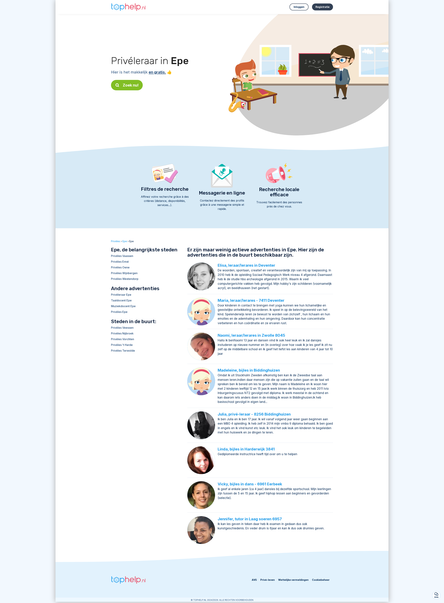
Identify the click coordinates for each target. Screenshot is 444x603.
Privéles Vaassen (122, 256)
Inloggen (299, 6)
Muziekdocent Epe (123, 306)
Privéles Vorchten (122, 339)
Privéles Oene (120, 267)
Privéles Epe (119, 312)
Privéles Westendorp (124, 279)
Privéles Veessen (122, 327)
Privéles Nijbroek (122, 333)
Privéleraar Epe (121, 294)
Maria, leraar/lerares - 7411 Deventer (251, 300)
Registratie (322, 6)
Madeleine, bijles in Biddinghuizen (249, 370)
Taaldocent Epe (121, 300)
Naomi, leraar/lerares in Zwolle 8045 (251, 335)
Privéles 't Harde (122, 345)
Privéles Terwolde (123, 350)
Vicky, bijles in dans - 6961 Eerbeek (250, 484)
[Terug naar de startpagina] (128, 7)
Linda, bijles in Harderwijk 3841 (246, 449)
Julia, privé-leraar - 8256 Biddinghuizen (254, 414)
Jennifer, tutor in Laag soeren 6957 (250, 519)
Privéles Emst (120, 261)
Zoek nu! (131, 85)
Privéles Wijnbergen (124, 273)
